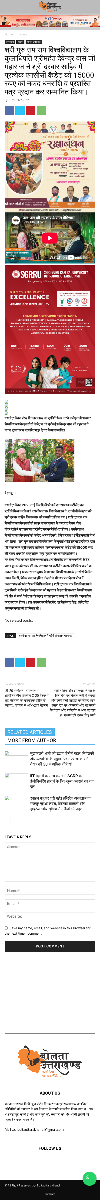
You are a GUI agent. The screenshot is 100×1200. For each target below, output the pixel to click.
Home (9, 34)
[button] (93, 6)
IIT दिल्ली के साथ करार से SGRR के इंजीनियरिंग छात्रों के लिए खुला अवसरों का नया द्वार (62, 781)
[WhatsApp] (41, 110)
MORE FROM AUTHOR (31, 740)
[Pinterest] (30, 110)
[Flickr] (49, 1162)
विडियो (20, 41)
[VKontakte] (72, 1162)
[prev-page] (7, 821)
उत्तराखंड (22, 34)
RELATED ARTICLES (29, 732)
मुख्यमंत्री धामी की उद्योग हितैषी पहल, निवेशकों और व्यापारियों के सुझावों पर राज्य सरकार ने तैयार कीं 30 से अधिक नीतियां (62, 758)
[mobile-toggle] (7, 6)
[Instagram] (61, 1162)
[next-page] (15, 821)
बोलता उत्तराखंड (33, 41)
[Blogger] (27, 1162)
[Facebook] (9, 110)
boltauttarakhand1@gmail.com (40, 1129)
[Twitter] (20, 110)
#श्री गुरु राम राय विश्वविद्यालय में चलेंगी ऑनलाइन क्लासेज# (45, 635)
